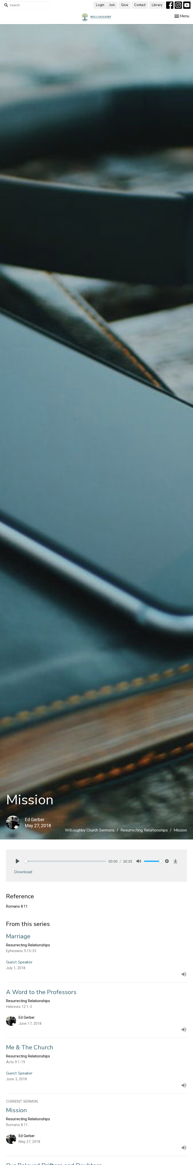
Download (23, 871)
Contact (140, 5)
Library (157, 5)
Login (100, 5)
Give (124, 5)
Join (112, 5)
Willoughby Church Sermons (90, 830)
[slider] (65, 861)
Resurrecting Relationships (144, 830)
